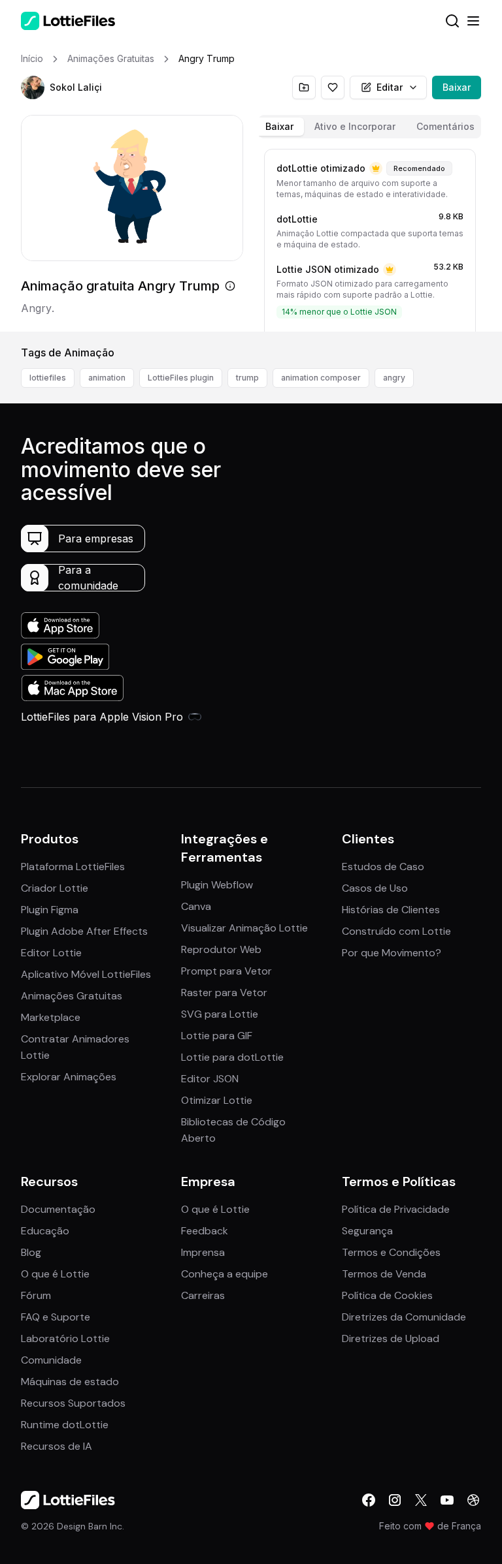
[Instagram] (395, 1500)
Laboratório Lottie (65, 1338)
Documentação (58, 1209)
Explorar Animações (68, 1077)
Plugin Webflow (217, 885)
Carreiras (203, 1295)
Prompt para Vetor (226, 971)
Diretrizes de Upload (390, 1338)
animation (107, 378)
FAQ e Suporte (55, 1317)
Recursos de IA (56, 1446)
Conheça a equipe (224, 1274)
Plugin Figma (49, 909)
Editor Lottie (51, 953)
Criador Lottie (54, 888)
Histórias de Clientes (391, 909)
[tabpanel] (370, 238)
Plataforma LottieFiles (73, 866)
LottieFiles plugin (181, 378)
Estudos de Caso (383, 866)
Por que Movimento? (391, 953)
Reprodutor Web (221, 949)
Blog (31, 1252)
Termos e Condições (391, 1252)
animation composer (321, 378)
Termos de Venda (384, 1274)
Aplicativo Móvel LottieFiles (86, 974)
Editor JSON (210, 1079)
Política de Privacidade (396, 1209)
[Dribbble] (473, 1500)
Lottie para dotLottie (232, 1057)
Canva (196, 906)
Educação (45, 1231)
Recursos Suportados (73, 1403)
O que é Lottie (55, 1274)
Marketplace (50, 1017)
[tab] (279, 126)
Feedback (204, 1231)
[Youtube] (447, 1500)
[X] (421, 1500)
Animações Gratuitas (71, 996)
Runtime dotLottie (65, 1424)
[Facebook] (368, 1500)
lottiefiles (47, 378)
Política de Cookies (387, 1295)
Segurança (367, 1231)
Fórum (36, 1295)
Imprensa (203, 1252)
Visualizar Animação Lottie (244, 928)
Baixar (457, 87)
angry (394, 378)
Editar (389, 87)
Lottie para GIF (216, 1035)
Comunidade (51, 1360)
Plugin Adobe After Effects (84, 931)
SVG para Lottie (219, 1014)
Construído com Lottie (396, 931)
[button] (32, 87)
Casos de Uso (375, 888)
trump (247, 378)
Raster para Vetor (224, 992)
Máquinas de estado (70, 1381)
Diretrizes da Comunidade (404, 1317)
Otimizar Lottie (216, 1100)
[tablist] (370, 126)
